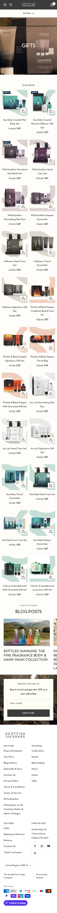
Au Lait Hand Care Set (15, 448)
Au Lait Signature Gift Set (42, 450)
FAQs (6, 828)
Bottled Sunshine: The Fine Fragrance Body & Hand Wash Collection (26, 655)
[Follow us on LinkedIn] (35, 852)
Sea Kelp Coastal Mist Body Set (14, 122)
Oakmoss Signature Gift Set (14, 309)
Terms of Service (13, 793)
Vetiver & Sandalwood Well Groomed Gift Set (15, 588)
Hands (35, 757)
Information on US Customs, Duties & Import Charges (13, 809)
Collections (38, 751)
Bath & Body (38, 763)
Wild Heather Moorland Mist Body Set (14, 171)
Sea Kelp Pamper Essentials (42, 542)
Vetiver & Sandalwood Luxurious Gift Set (42, 588)
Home (35, 775)
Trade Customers (13, 852)
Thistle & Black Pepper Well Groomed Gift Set (15, 404)
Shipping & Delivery (14, 834)
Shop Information (13, 751)
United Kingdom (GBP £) (17, 865)
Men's (35, 769)
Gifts (34, 781)
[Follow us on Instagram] (41, 846)
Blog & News (10, 763)
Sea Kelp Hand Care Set (42, 494)
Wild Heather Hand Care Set (42, 171)
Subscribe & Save (13, 769)
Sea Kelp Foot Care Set (14, 540)
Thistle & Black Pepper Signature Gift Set (15, 359)
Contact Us (10, 775)
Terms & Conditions (14, 787)
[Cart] (51, 4)
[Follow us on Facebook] (35, 846)
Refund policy (11, 799)
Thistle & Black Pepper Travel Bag (42, 359)
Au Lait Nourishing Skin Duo (42, 404)
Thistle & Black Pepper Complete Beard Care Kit (42, 311)
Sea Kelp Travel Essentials (15, 496)
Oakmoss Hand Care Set (15, 263)
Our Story (9, 757)
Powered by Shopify (41, 876)
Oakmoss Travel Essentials (42, 263)
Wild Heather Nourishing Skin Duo (15, 217)
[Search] (10, 4)
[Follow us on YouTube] (48, 846)
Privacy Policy (11, 781)
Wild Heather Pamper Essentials (42, 217)
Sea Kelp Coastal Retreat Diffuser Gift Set (42, 124)
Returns (8, 840)
